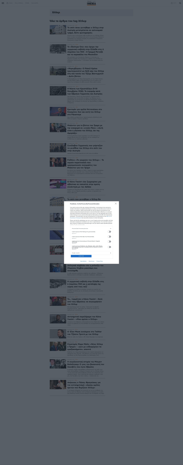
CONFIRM (81, 256)
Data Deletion (83, 261)
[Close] (116, 204)
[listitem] (91, 228)
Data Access (91, 261)
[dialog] (91, 232)
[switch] (109, 232)
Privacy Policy (100, 261)
